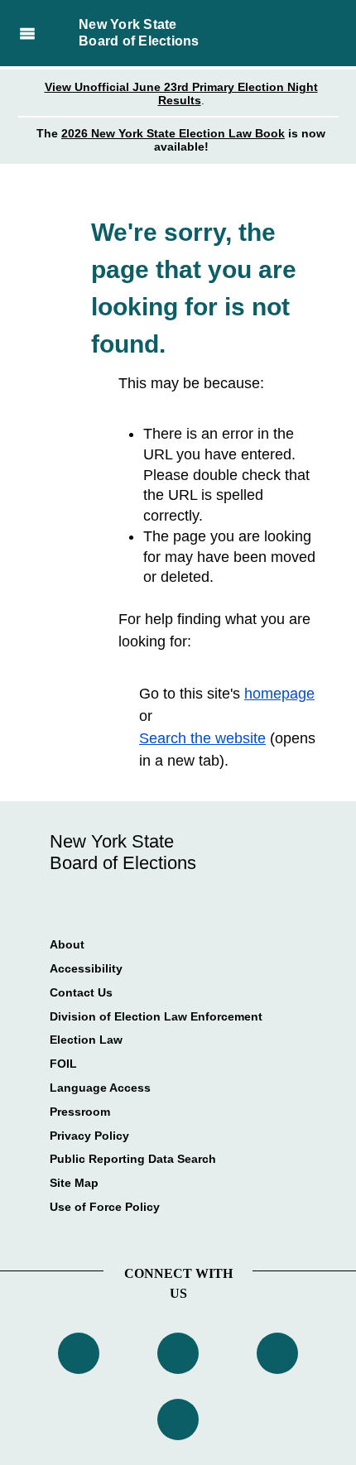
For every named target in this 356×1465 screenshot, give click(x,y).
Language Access (100, 1087)
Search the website (202, 738)
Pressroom (80, 1111)
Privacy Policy (89, 1135)
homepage (279, 693)
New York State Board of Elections (139, 32)
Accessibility (86, 968)
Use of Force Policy (105, 1206)
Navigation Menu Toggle (27, 33)
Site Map (74, 1182)
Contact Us (81, 992)
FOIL (63, 1063)
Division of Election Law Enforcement (156, 1016)
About (67, 944)
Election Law (86, 1039)
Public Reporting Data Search (133, 1158)
